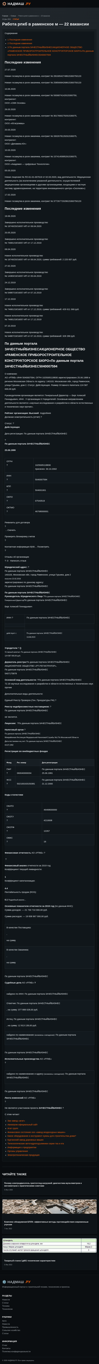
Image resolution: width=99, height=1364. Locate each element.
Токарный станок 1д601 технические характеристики (29, 1261)
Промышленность (10, 1327)
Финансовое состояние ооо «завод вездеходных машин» (36, 1132)
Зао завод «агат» (16, 1121)
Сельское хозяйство (11, 1330)
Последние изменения (19, 39)
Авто (4, 1321)
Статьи (13, 16)
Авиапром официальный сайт (22, 1124)
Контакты (6, 1348)
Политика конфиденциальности (16, 1351)
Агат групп (12, 1128)
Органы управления (17, 1151)
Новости (6, 1324)
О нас (4, 1345)
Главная (5, 16)
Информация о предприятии (21, 1147)
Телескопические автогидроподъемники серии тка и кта (35, 1143)
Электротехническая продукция (23, 1155)
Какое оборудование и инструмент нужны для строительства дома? (41, 1136)
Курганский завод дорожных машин (25, 1140)
